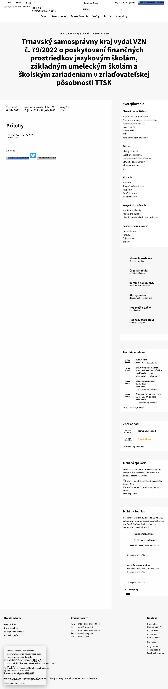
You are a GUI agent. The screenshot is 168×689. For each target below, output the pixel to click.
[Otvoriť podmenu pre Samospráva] (65, 15)
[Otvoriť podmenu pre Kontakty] (125, 15)
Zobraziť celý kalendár (133, 446)
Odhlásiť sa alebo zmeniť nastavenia (144, 545)
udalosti (141, 407)
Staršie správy (131, 589)
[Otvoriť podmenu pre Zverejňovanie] (87, 15)
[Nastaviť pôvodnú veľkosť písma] (103, 3)
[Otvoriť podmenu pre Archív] (110, 15)
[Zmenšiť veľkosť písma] (100, 3)
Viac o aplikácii (130, 493)
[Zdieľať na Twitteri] (33, 155)
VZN (62, 110)
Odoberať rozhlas (144, 533)
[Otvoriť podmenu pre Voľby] (98, 15)
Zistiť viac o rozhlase (144, 540)
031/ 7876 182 (153, 646)
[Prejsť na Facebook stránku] (151, 3)
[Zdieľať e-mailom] (46, 158)
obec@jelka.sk (153, 649)
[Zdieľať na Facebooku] (17, 158)
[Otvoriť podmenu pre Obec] (45, 15)
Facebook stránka (155, 653)
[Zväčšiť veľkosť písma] (107, 3)
